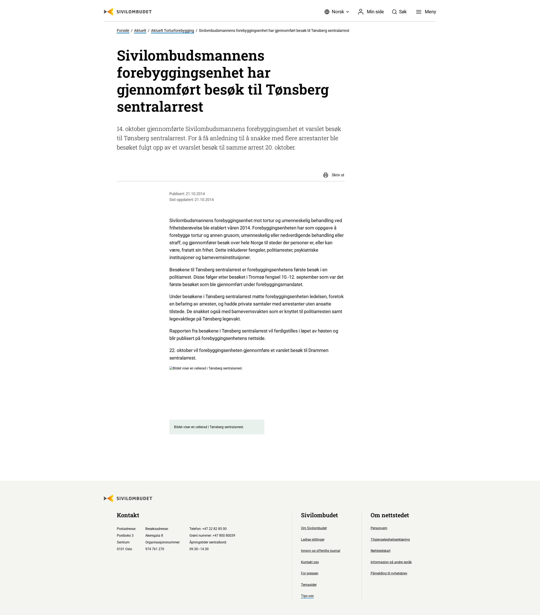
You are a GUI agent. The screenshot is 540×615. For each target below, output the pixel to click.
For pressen (309, 573)
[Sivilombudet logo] (128, 11)
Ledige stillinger (312, 540)
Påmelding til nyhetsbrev (389, 573)
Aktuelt (140, 31)
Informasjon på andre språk (391, 562)
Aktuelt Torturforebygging (172, 31)
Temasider (309, 585)
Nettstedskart (380, 551)
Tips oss (307, 596)
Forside (123, 31)
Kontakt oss (310, 562)
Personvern (379, 528)
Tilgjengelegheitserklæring (390, 540)
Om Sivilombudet (314, 528)
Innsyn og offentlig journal (320, 551)
